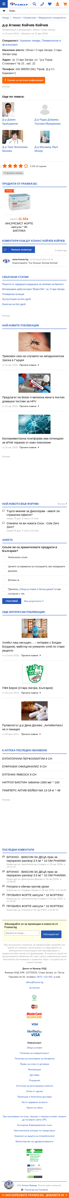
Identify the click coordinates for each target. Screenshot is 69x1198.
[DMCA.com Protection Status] (34, 1177)
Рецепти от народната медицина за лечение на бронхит (33, 284)
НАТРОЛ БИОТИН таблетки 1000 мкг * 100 (30, 782)
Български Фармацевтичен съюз (34, 1125)
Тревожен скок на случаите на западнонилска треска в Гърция (33, 358)
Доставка (34, 1075)
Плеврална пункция (13, 294)
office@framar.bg (34, 982)
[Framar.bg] (15, 4)
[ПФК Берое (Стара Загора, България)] (34, 673)
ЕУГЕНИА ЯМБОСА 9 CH (19, 774)
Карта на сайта (35, 1107)
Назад (5, 17)
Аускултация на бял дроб (16, 299)
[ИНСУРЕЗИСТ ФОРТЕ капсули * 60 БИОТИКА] (19, 202)
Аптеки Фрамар (29, 1185)
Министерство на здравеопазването (35, 1141)
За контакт (34, 987)
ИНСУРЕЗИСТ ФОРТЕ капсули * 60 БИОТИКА (19, 227)
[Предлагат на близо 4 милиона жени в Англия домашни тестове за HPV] (34, 383)
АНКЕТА (7, 539)
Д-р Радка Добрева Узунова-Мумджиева (47, 121)
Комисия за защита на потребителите (35, 1136)
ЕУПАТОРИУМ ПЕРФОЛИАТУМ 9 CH (27, 758)
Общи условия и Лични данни (36, 589)
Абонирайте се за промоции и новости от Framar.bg (31, 926)
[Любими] (50, 4)
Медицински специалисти (52, 17)
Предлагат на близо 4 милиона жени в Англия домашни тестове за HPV (33, 399)
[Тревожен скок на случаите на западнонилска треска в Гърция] (34, 342)
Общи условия (34, 1047)
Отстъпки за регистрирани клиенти (34, 1086)
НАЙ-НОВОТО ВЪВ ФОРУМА (20, 503)
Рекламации (34, 1069)
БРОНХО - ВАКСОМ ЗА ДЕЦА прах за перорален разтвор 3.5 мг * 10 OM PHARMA (36, 858)
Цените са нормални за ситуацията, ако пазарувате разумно (36, 568)
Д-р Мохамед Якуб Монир (46, 149)
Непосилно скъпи (17, 557)
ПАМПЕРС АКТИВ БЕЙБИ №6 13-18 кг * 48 (31, 790)
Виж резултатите (33, 601)
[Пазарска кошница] (65, 4)
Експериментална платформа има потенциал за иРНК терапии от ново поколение (33, 440)
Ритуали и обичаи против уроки (28, 886)
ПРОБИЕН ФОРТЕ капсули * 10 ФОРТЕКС (35, 895)
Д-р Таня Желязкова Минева (15, 149)
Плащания (34, 1080)
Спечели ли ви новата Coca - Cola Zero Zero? (33, 525)
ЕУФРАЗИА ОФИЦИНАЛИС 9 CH (24, 766)
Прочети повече (28, 365)
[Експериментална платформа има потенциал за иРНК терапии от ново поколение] (34, 424)
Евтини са (13, 580)
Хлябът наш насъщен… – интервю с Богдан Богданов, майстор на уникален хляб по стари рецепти (33, 646)
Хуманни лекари (30, 40)
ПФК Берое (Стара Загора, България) (27, 688)
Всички (61, 504)
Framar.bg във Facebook (36, 1190)
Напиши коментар (21, 249)
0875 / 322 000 (44, 977)
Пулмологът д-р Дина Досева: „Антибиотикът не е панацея (32, 727)
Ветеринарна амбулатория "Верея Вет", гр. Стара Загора (33, 289)
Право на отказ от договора (34, 1064)
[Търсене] (34, 4)
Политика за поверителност (34, 1053)
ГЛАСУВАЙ (12, 601)
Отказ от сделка (34, 1091)
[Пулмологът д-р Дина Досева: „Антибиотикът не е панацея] (34, 710)
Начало (17, 17)
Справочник (29, 17)
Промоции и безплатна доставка (34, 1096)
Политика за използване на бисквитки (34, 1058)
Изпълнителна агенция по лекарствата (34, 1130)
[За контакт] (42, 4)
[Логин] (57, 4)
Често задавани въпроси (34, 1102)
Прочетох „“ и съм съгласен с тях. (34, 591)
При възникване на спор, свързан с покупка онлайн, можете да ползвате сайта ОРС (34, 1118)
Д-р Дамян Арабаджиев (10, 121)
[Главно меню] (4, 4)
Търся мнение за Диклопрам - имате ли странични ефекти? (33, 513)
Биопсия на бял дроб (14, 304)
